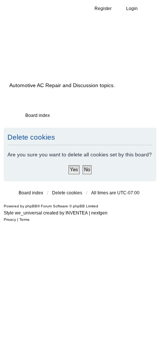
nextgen (99, 213)
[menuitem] (10, 219)
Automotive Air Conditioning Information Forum (68, 57)
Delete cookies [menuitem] (67, 192)
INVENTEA (76, 213)
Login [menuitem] (132, 8)
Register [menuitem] (103, 8)
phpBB (31, 206)
